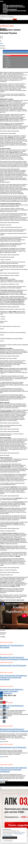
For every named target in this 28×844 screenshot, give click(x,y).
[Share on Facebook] (15, 50)
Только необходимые (7, 840)
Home (4, 4)
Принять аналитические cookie (9, 837)
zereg (1, 43)
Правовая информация (10, 9)
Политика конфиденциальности (13, 5)
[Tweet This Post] (15, 52)
